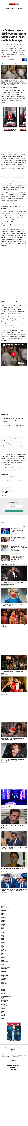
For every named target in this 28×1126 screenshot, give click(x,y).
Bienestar (3, 1015)
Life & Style (4, 953)
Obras (2, 913)
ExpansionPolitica (17, 1049)
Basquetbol (3, 1001)
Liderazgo (3, 990)
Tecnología (3, 912)
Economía (3, 909)
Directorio (13, 1069)
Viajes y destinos (4, 1012)
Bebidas (2, 1011)
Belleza (2, 939)
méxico (13, 8)
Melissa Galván (8, 490)
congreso (20, 8)
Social (2, 976)
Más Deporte (3, 1003)
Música (2, 960)
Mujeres (3, 916)
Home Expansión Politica (5, 907)
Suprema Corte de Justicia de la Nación (11, 476)
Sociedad (4, 482)
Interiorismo (3, 971)
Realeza (2, 935)
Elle (2, 945)
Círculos (2, 936)
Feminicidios (14, 478)
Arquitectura (3, 970)
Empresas (3, 906)
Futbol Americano (4, 1000)
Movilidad (3, 979)
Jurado (2, 1018)
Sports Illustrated (6, 996)
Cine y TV (3, 959)
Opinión (2, 928)
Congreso (3, 924)
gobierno (7, 8)
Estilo (2, 954)
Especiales (3, 993)
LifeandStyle (3, 917)
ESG (2, 914)
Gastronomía (3, 1010)
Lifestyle (3, 1004)
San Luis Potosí (6, 478)
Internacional (3, 910)
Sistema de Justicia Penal (20, 480)
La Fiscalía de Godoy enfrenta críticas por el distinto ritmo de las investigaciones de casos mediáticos (13, 420)
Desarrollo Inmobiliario (5, 967)
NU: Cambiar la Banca (14, 1043)
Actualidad (3, 989)
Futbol (2, 997)
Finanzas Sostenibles (5, 981)
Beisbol (2, 999)
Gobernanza (3, 978)
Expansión (4, 905)
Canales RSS (13, 1067)
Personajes (3, 1014)
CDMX (2, 925)
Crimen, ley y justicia (7, 480)
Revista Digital (4, 1005)
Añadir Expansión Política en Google (10, 63)
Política (3, 920)
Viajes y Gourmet (4, 941)
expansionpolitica (14, 1049)
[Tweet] (23, 59)
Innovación (3, 982)
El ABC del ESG (4, 983)
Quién (2, 932)
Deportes (3, 957)
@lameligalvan (14, 87)
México (3, 28)
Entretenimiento (4, 956)
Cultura (2, 942)
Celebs (2, 949)
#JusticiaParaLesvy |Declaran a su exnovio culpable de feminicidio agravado (14, 206)
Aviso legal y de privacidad (13, 1065)
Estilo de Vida (3, 1017)
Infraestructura (4, 968)
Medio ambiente (4, 975)
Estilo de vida (3, 950)
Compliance (13, 1063)
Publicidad (13, 1060)
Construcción (3, 965)
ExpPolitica (11, 1049)
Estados (2, 927)
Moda (2, 938)
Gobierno (3, 921)
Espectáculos (3, 934)
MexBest (3, 1008)
